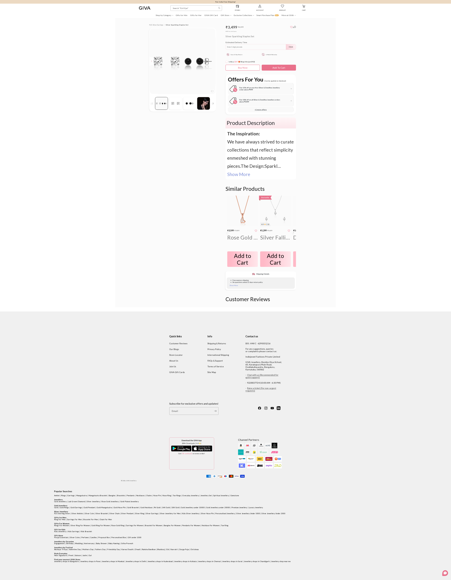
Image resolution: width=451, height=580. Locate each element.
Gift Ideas (58, 535)
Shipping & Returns (216, 343)
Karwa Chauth (127, 549)
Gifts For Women (62, 523)
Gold (56, 507)
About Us (173, 361)
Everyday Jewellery (191, 495)
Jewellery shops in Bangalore (66, 561)
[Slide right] (213, 103)
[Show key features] (152, 61)
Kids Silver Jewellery (190, 513)
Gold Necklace (146, 507)
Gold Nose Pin (120, 507)
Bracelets (121, 495)
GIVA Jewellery (131, 480)
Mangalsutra (81, 495)
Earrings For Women (134, 525)
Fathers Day (100, 549)
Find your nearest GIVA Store (67, 559)
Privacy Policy (214, 349)
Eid (167, 549)
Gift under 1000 (134, 537)
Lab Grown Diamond (76, 501)
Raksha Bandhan (149, 549)
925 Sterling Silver (62, 513)
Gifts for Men (60, 517)
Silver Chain (114, 513)
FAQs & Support (215, 361)
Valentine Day (75, 549)
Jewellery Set (206, 495)
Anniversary (89, 543)
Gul (90, 555)
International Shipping (218, 355)
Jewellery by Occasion (64, 541)
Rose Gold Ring (117, 525)
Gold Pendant (89, 507)
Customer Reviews (178, 343)
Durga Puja (184, 549)
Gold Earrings (76, 507)
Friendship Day (113, 549)
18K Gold (175, 507)
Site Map (211, 372)
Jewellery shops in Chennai (209, 561)
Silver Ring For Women (80, 525)
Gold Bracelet (133, 507)
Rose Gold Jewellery (110, 501)
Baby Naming (114, 543)
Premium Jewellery (239, 507)
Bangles (112, 495)
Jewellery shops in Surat (232, 561)
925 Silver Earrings (156, 25)
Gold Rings (64, 507)
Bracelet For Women (153, 525)
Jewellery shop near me (281, 561)
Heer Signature (60, 555)
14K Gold (166, 507)
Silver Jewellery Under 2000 (273, 513)
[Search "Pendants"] (219, 8)
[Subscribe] (215, 411)
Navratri (174, 549)
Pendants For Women (191, 525)
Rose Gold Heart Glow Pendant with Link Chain (242, 237)
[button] (164, 15)
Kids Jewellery (60, 531)
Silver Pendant (127, 513)
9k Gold (157, 507)
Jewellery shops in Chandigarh (257, 561)
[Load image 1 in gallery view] (161, 103)
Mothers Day (88, 549)
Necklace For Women (210, 525)
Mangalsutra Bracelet (98, 495)
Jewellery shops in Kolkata (185, 561)
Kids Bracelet (86, 531)
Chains (149, 495)
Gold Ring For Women (100, 525)
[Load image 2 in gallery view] (175, 103)
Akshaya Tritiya (60, 549)
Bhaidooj (161, 549)
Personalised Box (118, 537)
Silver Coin (89, 513)
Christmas (194, 549)
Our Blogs (174, 349)
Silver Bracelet (101, 513)
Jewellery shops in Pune (90, 561)
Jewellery (58, 500)
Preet (70, 555)
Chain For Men (106, 519)
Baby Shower (101, 543)
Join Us (172, 366)
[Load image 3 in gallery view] (189, 103)
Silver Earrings (152, 513)
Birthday (70, 543)
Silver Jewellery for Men (170, 513)
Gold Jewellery (60, 501)
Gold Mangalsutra (104, 507)
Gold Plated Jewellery (129, 501)
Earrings (71, 495)
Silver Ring (139, 513)
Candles (93, 537)
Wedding (79, 543)
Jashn (84, 555)
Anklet (57, 495)
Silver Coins (75, 537)
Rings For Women (61, 525)
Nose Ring (166, 495)
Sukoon (78, 555)
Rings (63, 495)
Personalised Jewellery (225, 513)
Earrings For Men (74, 519)
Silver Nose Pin (207, 513)
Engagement (59, 543)
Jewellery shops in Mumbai (113, 561)
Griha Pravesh (127, 543)
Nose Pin (157, 495)
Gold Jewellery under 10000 (193, 507)
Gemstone (234, 495)
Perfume (85, 537)
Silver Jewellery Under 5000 (248, 513)
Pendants (131, 495)
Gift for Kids (59, 529)
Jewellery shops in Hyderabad (160, 561)
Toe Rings (177, 495)
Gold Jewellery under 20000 (218, 507)
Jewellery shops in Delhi (136, 561)
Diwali (137, 549)
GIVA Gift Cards (177, 372)
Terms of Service (215, 366)
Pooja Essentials (61, 537)
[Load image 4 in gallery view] (203, 103)
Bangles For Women (172, 525)
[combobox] (196, 8)
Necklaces (140, 495)
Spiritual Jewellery (221, 495)
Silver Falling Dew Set (275, 237)
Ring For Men (60, 519)
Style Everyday (60, 553)
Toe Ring (224, 525)
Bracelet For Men (90, 519)
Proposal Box (104, 537)
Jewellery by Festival (63, 547)
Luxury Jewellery (256, 507)
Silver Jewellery (93, 501)
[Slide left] (152, 103)
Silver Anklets (77, 513)
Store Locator (176, 355)
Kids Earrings (73, 531)
